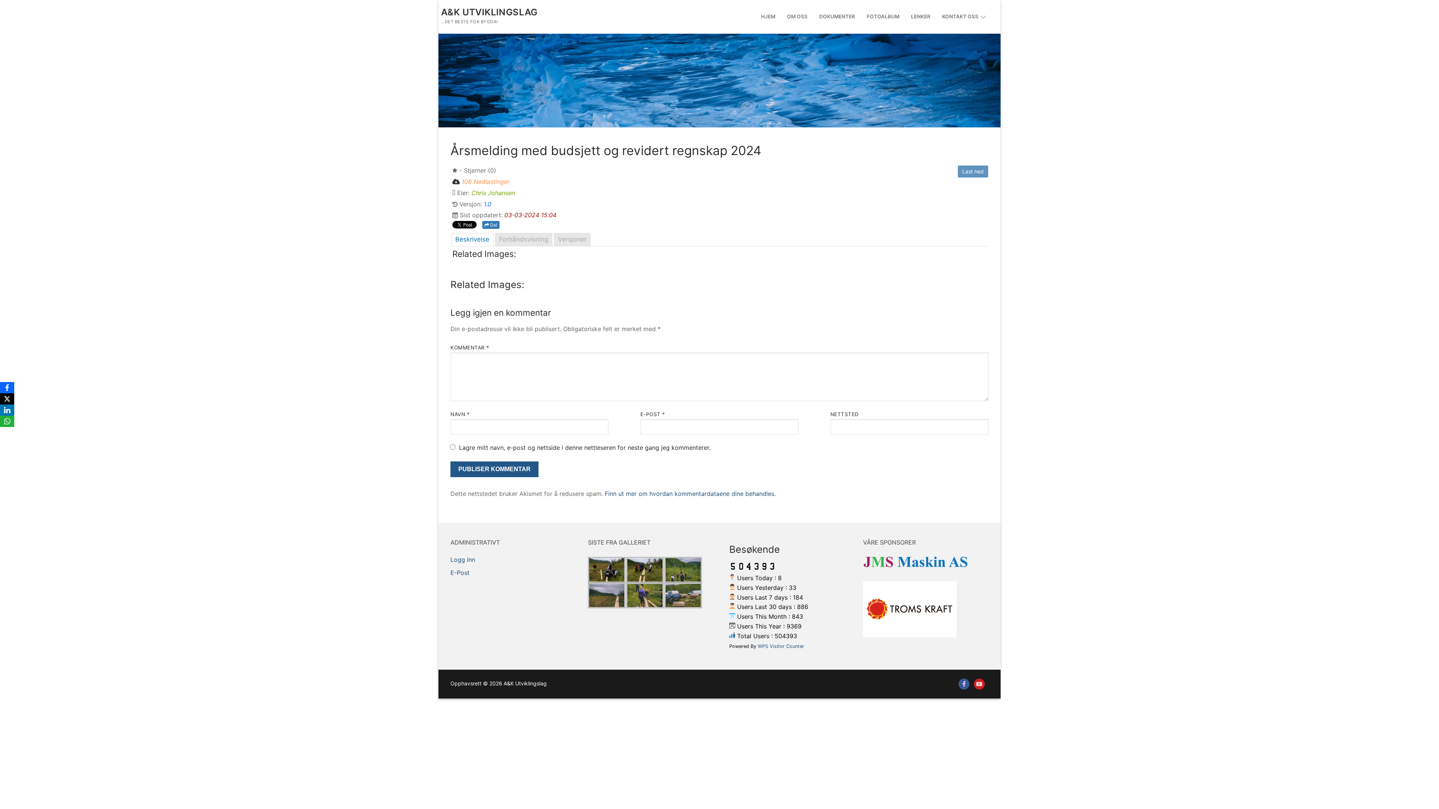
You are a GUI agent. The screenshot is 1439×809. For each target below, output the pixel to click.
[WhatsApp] (7, 421)
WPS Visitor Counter (781, 646)
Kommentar (469, 348)
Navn (460, 414)
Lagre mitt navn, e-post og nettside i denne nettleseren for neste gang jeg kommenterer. (585, 447)
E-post (652, 414)
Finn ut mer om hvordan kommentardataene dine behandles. (690, 493)
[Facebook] (964, 684)
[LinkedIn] (7, 410)
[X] (7, 398)
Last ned (973, 171)
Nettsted (844, 414)
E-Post (460, 572)
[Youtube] (979, 684)
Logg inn (462, 559)
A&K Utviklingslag (489, 12)
